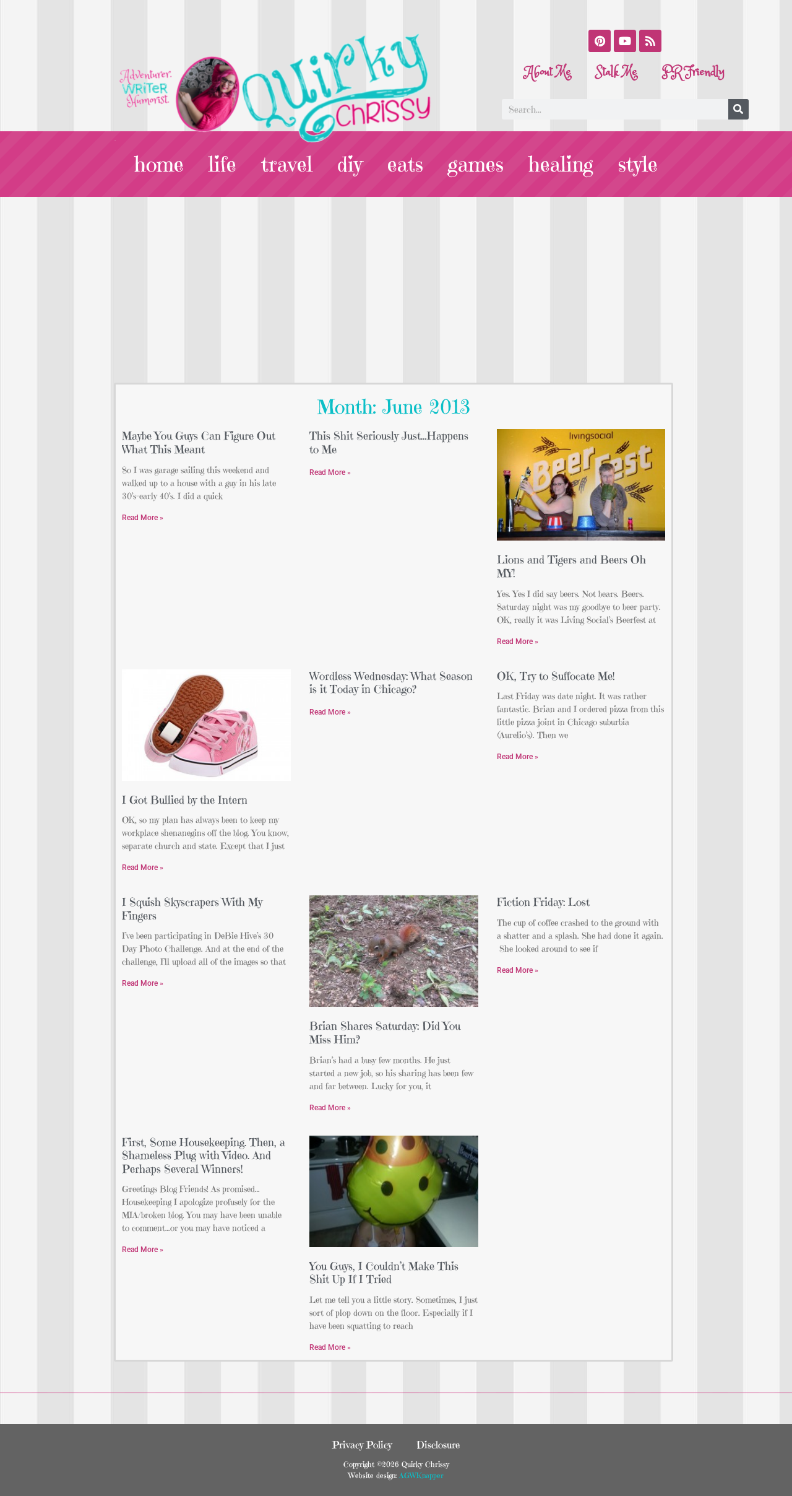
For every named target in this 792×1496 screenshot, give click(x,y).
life (222, 164)
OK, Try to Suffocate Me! (556, 676)
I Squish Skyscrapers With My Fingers (192, 909)
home (159, 164)
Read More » (142, 517)
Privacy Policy (362, 1444)
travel (286, 164)
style (638, 164)
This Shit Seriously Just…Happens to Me (388, 442)
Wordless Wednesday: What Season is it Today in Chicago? (391, 683)
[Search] (738, 109)
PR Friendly (693, 72)
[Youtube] (625, 41)
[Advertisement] (396, 289)
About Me (548, 72)
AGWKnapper (420, 1475)
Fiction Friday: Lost (543, 902)
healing (560, 164)
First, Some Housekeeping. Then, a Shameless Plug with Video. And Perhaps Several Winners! (203, 1155)
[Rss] (650, 41)
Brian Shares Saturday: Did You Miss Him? (384, 1032)
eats (405, 164)
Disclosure (438, 1444)
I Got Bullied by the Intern (185, 800)
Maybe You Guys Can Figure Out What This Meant (198, 442)
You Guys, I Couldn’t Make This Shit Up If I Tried (383, 1273)
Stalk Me (616, 72)
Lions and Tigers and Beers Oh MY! (571, 566)
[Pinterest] (599, 41)
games (476, 164)
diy (350, 164)
